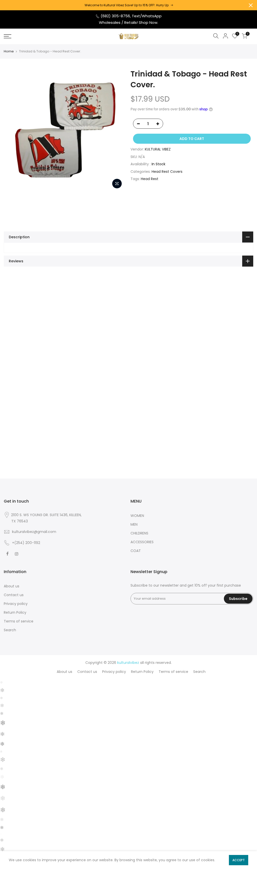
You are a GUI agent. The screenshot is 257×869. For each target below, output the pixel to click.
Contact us (14, 594)
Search (10, 630)
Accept (238, 860)
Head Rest (149, 178)
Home (9, 51)
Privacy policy (16, 603)
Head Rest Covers (167, 171)
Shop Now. (148, 22)
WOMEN (137, 515)
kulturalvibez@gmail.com (34, 531)
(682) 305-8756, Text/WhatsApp (131, 16)
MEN (134, 524)
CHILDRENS (139, 533)
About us (11, 586)
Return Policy (15, 612)
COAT (136, 550)
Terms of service (18, 621)
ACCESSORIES (142, 541)
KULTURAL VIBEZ (158, 149)
